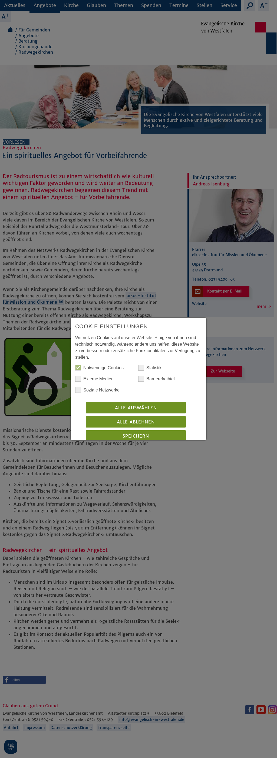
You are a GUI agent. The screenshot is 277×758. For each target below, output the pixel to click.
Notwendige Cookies (103, 367)
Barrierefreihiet (160, 379)
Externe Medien (98, 379)
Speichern (136, 436)
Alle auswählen (136, 407)
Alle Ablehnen (136, 422)
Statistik (153, 367)
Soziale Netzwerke (101, 390)
